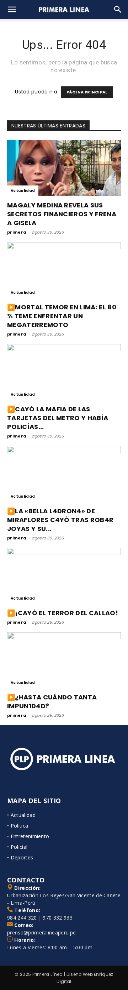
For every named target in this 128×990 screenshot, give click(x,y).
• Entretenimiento (28, 836)
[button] (12, 9)
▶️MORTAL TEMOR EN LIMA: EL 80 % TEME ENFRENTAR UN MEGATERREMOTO (61, 316)
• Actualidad (21, 815)
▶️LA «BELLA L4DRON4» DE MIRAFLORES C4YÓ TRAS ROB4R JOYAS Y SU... (60, 520)
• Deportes (20, 857)
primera (16, 232)
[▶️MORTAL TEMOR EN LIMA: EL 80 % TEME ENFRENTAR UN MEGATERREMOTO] (64, 270)
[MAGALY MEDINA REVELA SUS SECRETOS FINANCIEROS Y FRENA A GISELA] (64, 168)
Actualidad (23, 190)
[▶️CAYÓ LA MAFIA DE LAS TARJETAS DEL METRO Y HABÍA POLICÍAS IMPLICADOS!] (64, 372)
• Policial (17, 846)
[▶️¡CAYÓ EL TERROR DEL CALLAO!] (64, 576)
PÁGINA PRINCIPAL (87, 92)
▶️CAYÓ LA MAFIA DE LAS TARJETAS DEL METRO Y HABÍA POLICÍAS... (57, 418)
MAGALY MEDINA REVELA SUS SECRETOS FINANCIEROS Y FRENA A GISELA (61, 214)
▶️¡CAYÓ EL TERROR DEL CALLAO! (62, 612)
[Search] (118, 9)
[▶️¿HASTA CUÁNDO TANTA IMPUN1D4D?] (64, 660)
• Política (17, 825)
